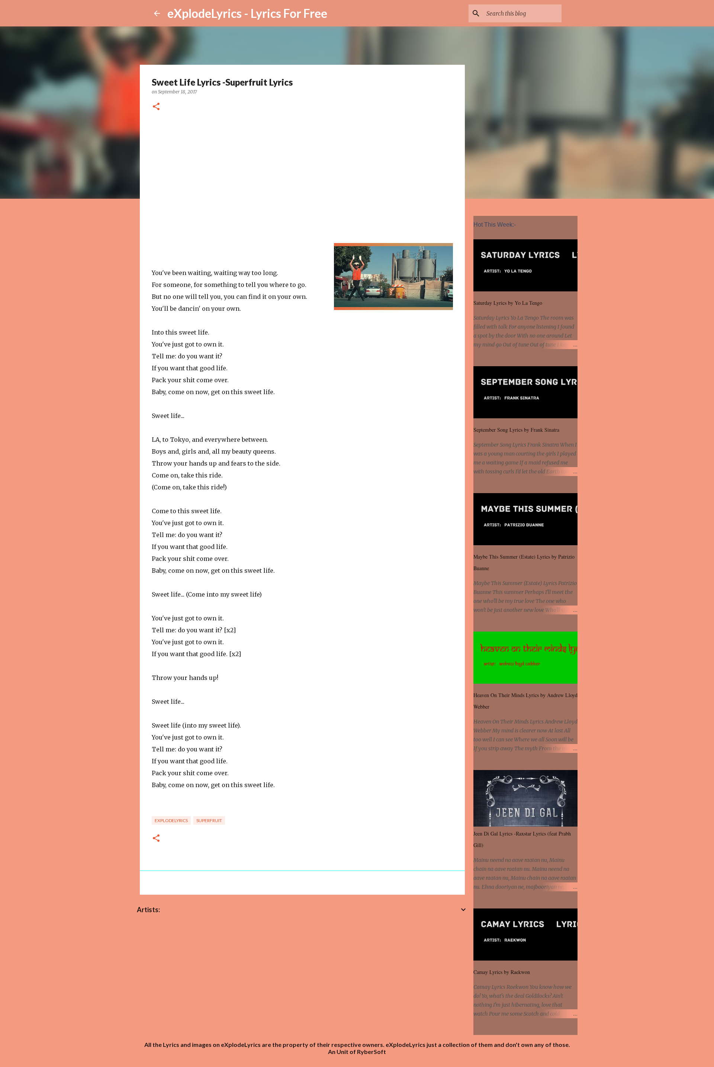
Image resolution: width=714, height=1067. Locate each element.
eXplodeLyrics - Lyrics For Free (247, 13)
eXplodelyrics (171, 820)
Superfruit (209, 820)
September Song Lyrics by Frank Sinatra (516, 429)
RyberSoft (371, 1051)
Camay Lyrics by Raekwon (501, 971)
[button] (156, 107)
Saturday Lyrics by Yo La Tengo (507, 302)
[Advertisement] (302, 179)
